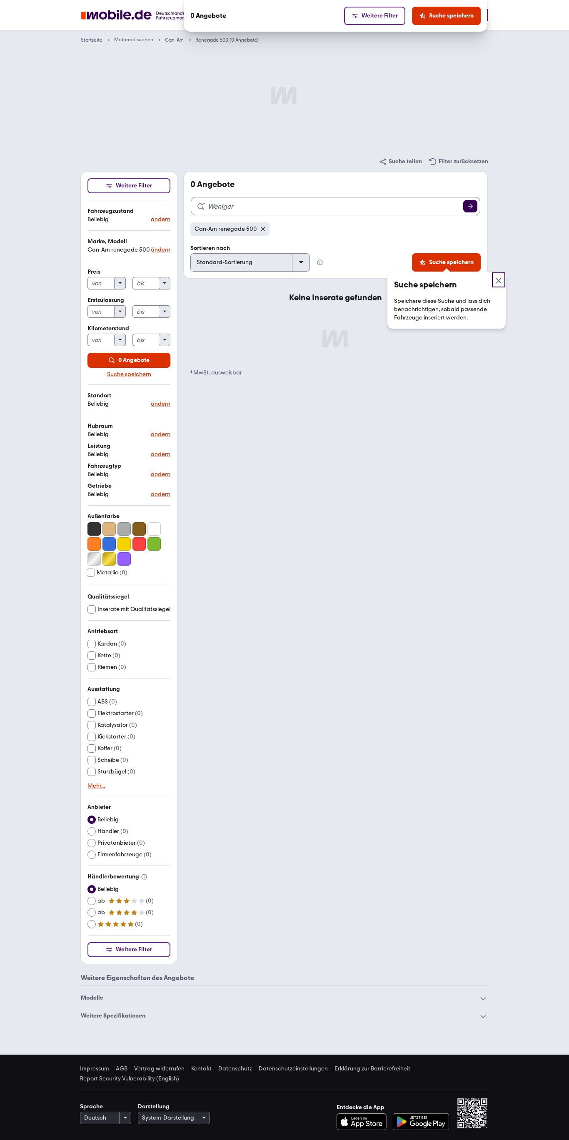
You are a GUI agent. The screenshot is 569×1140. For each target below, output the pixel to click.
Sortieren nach (210, 248)
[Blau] (109, 543)
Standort (99, 395)
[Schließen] (498, 279)
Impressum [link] (94, 1068)
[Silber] (94, 558)
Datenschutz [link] (235, 1068)
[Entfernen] (263, 229)
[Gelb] (124, 543)
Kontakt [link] (201, 1068)
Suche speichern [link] (129, 374)
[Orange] (94, 543)
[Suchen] (470, 206)
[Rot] (139, 543)
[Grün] (154, 543)
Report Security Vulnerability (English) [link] (129, 1078)
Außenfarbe (103, 516)
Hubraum (100, 425)
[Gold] (109, 558)
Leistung (98, 445)
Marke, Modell (107, 241)
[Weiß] (154, 528)
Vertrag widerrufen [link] (159, 1068)
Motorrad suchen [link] (133, 39)
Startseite (91, 40)
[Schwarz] (94, 528)
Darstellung (154, 1106)
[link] (400, 161)
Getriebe (99, 485)
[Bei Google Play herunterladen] (421, 1121)
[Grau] (124, 528)
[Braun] (139, 528)
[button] (128, 215)
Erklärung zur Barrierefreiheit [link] (372, 1068)
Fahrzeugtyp (104, 465)
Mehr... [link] (96, 786)
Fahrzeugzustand (110, 211)
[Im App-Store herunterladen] (364, 1121)
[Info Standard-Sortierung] (320, 262)
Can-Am (174, 40)
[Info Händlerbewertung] (144, 877)
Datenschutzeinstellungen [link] (293, 1068)
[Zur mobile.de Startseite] (148, 15)
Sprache (91, 1106)
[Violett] (124, 558)
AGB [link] (121, 1068)
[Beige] (109, 528)
